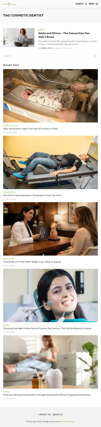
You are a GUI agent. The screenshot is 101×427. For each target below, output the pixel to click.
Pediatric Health (11, 125)
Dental (41, 29)
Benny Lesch (46, 48)
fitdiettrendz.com (67, 422)
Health (6, 391)
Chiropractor (9, 192)
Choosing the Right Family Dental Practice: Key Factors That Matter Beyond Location (47, 328)
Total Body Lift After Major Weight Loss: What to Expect (32, 261)
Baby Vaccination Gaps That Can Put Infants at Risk (30, 128)
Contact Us (45, 415)
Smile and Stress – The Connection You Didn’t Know (63, 35)
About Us (57, 415)
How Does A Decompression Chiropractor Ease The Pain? (32, 195)
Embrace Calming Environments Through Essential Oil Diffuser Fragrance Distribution (47, 395)
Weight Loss (8, 258)
